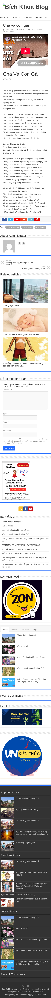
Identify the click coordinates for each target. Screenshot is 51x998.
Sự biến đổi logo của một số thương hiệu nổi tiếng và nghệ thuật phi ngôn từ (32, 834)
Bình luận (7, 390)
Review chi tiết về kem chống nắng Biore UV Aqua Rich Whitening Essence (31, 886)
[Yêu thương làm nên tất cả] (7, 824)
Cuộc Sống (17, 17)
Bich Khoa (42, 995)
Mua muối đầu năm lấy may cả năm (16, 530)
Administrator (9, 30)
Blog (9, 17)
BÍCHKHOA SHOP (36, 992)
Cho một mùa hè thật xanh (33, 268)
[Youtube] (30, 508)
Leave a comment (37, 30)
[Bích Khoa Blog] (25, 6)
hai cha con (28, 227)
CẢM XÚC (28, 17)
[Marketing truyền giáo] (7, 846)
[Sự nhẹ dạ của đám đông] (7, 813)
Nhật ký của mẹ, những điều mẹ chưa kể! (19, 263)
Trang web (7, 431)
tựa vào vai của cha (40, 91)
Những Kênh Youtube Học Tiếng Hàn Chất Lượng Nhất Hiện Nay (32, 962)
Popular (14, 630)
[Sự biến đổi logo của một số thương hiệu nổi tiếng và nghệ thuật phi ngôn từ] (7, 835)
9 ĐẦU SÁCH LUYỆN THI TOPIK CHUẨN (18, 554)
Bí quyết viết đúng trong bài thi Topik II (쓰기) (19, 549)
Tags (35, 630)
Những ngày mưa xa (12, 305)
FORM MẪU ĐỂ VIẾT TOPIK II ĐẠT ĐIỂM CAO (21, 545)
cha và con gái (13, 227)
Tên (5, 414)
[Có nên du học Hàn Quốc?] (7, 801)
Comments (25, 630)
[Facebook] (25, 508)
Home (2, 17)
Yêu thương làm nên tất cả (27, 820)
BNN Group (20, 995)
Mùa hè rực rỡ (7, 526)
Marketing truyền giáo (25, 842)
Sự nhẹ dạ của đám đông (27, 809)
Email (6, 422)
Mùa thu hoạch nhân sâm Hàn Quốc (16, 534)
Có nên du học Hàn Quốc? (12, 522)
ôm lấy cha (40, 227)
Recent (5, 630)
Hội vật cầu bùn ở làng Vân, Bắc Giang (18, 894)
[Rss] (20, 508)
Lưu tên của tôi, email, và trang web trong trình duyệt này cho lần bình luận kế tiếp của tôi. (25, 441)
